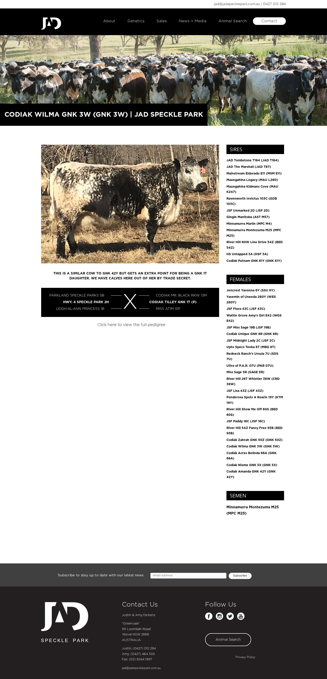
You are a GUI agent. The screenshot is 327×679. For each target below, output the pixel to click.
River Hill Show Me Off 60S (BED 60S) (252, 412)
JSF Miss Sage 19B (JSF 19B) (248, 327)
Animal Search (232, 21)
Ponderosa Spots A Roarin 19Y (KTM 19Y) (254, 400)
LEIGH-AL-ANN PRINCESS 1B (80, 308)
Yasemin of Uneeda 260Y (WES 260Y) (251, 299)
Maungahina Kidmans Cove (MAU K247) (252, 189)
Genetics (136, 21)
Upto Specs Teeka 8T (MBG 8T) (250, 347)
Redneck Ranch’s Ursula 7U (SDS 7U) (252, 356)
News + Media (192, 21)
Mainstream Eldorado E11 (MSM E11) (254, 173)
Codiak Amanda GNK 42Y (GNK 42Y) (251, 474)
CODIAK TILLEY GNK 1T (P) (173, 302)
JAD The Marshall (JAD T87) (248, 166)
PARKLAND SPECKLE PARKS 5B (76, 295)
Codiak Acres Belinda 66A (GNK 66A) (251, 456)
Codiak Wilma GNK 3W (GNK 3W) (253, 446)
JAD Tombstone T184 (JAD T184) (252, 160)
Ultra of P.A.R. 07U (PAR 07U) (249, 365)
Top (316, 668)
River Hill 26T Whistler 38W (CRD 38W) (253, 381)
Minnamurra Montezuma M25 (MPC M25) (253, 233)
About (109, 21)
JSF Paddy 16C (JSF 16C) (245, 421)
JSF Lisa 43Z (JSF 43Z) (244, 391)
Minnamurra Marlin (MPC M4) (249, 223)
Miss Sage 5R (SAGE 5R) (245, 372)
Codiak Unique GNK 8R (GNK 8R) (252, 334)
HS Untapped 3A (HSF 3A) (247, 254)
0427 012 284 (274, 4)
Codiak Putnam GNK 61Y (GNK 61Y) (254, 260)
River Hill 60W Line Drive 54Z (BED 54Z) (254, 245)
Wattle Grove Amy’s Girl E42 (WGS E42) (254, 318)
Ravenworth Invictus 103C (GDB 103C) (251, 201)
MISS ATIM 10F (168, 308)
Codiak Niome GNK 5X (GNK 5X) (251, 465)
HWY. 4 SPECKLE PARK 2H (86, 302)
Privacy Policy (245, 657)
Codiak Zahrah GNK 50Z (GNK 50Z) (254, 440)
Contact (269, 21)
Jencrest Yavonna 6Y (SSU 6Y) (250, 290)
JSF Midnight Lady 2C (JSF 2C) (250, 340)
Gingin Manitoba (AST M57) (248, 217)
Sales (162, 21)
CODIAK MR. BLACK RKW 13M (181, 295)
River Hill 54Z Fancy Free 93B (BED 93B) (254, 431)
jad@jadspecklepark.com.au (237, 4)
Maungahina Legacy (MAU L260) (252, 180)
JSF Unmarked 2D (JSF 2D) (247, 210)
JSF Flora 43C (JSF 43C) (245, 308)
